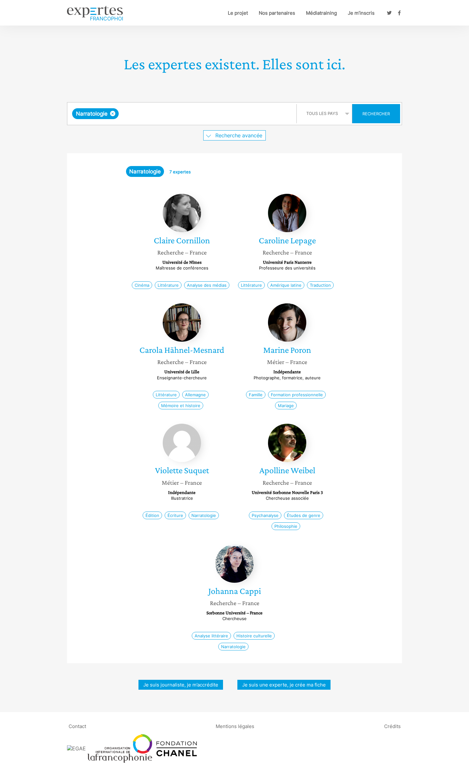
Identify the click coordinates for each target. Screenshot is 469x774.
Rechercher (376, 113)
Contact (77, 726)
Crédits (392, 726)
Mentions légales (235, 726)
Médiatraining (321, 13)
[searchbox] (184, 113)
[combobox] (182, 113)
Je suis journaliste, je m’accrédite (180, 685)
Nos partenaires (277, 13)
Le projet (238, 13)
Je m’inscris (361, 13)
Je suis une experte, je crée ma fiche (284, 685)
